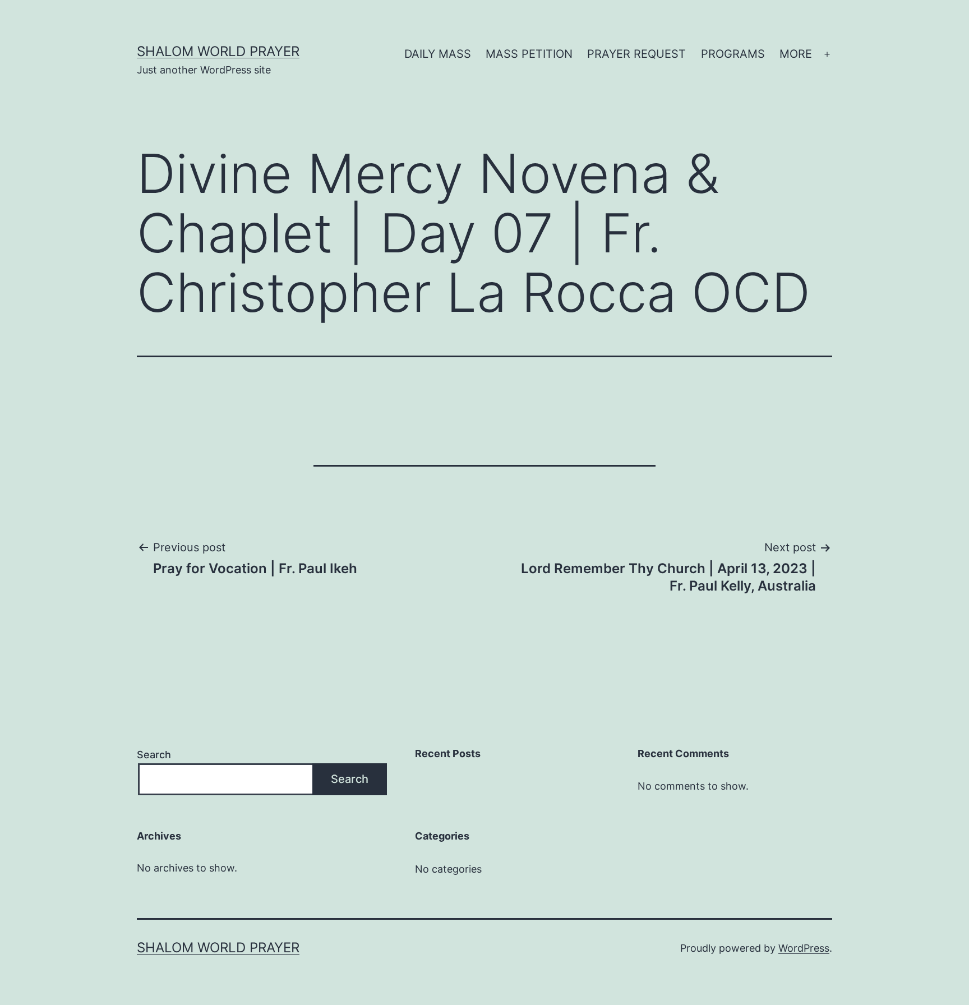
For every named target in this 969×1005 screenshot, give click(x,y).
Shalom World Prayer (218, 51)
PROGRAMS (733, 54)
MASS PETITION (529, 54)
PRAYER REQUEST (636, 54)
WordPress (803, 948)
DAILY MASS (437, 54)
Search (154, 754)
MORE (795, 54)
